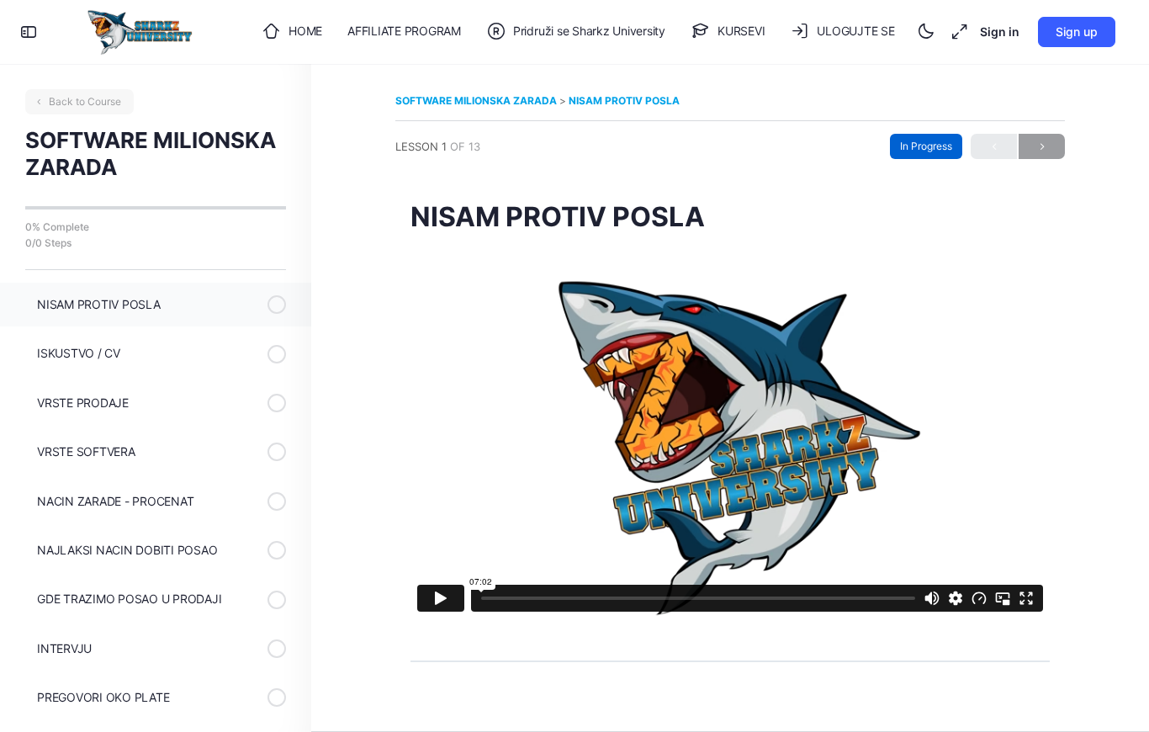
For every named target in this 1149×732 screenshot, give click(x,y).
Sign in (999, 31)
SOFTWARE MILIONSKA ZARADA (477, 100)
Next (1042, 146)
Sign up (1077, 31)
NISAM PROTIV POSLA (624, 100)
